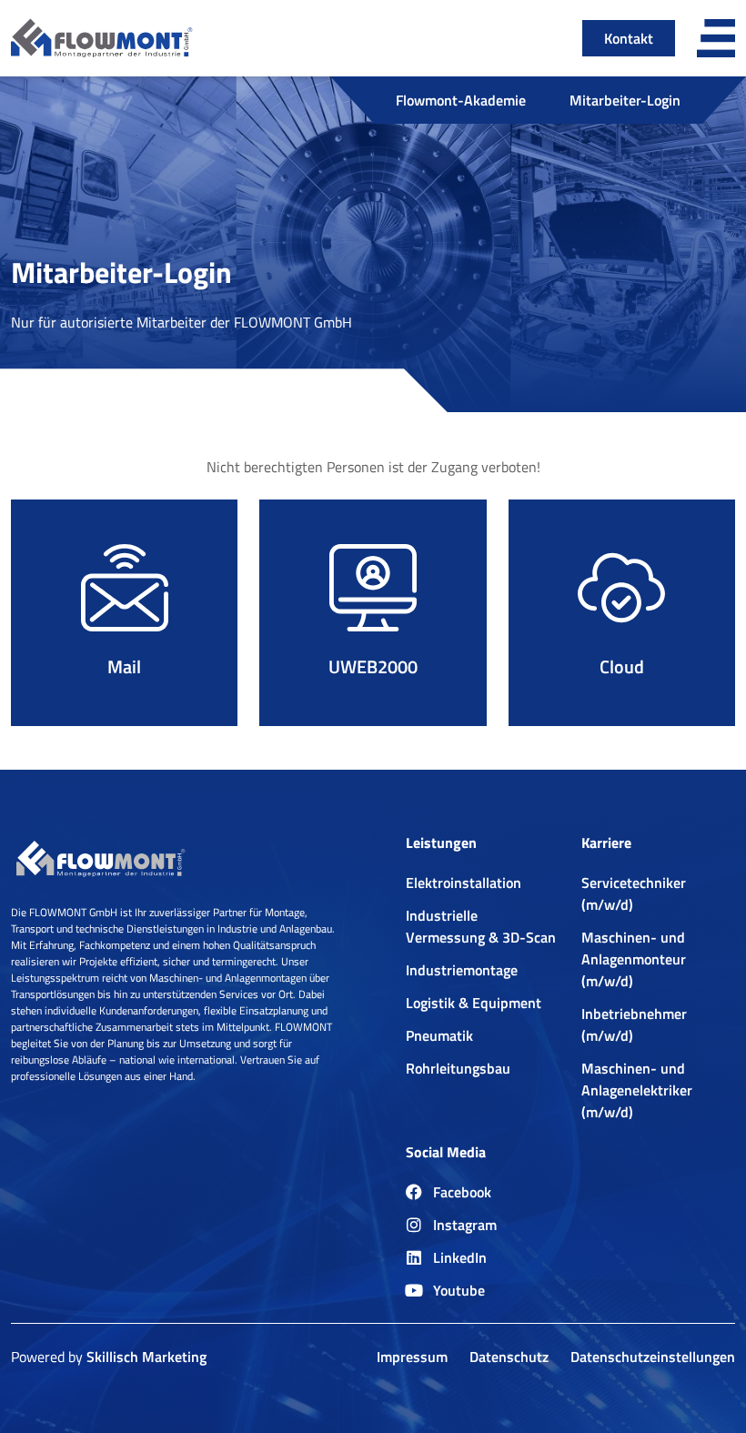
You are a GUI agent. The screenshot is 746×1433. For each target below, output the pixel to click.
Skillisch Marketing (146, 1356)
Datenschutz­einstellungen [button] (652, 1356)
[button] (716, 38)
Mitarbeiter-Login (625, 100)
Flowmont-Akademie (461, 100)
